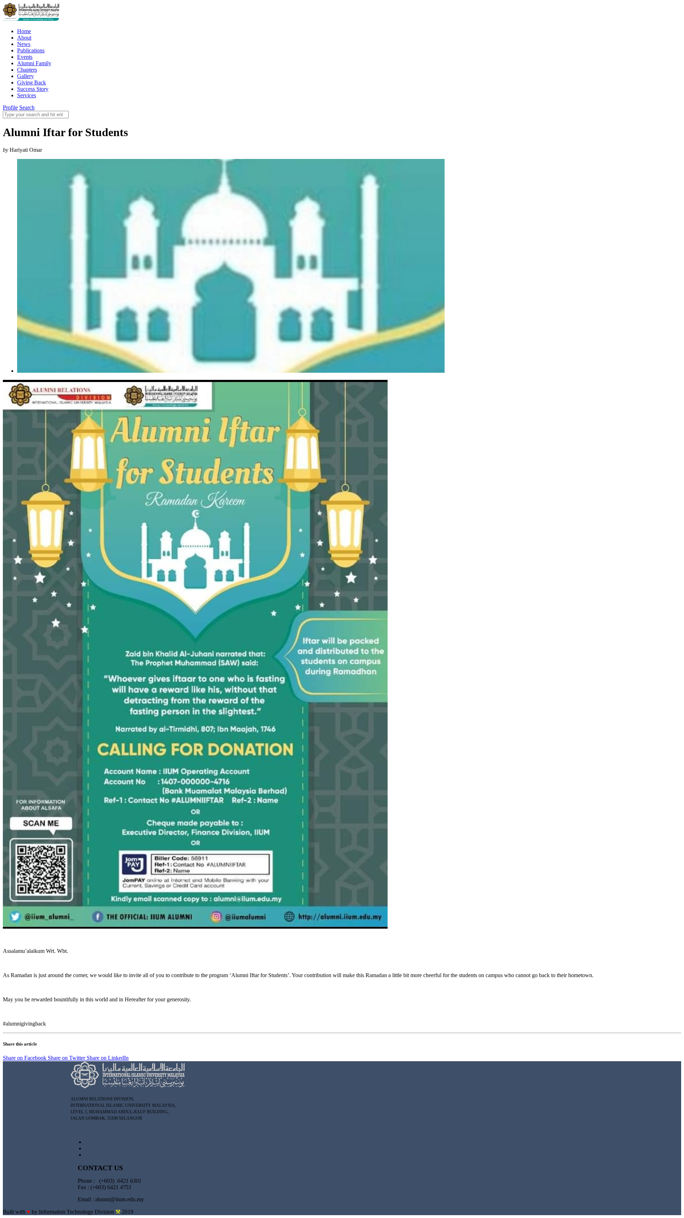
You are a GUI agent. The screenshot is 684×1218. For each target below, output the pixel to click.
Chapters (27, 70)
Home (24, 31)
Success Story (32, 89)
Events (24, 57)
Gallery (25, 76)
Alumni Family (34, 63)
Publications (31, 50)
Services (26, 95)
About (24, 38)
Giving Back (31, 82)
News (23, 44)
